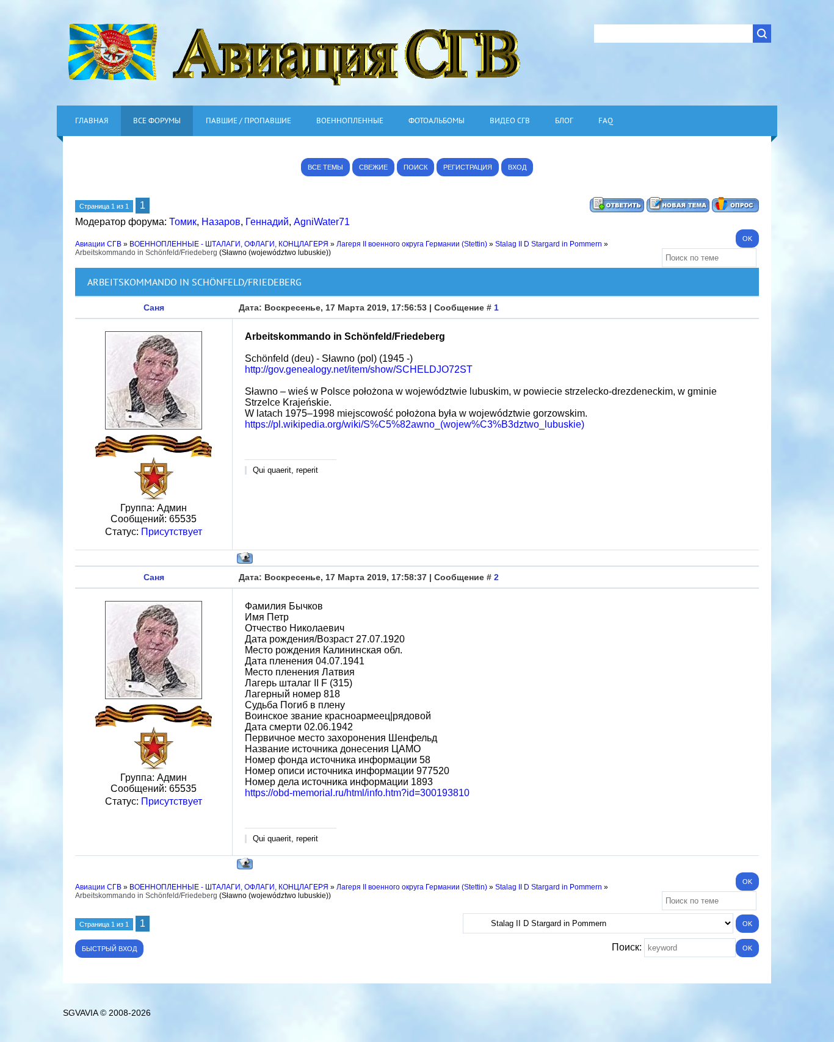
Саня (153, 307)
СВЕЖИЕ (373, 167)
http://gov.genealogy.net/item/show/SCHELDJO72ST (359, 369)
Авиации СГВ (98, 244)
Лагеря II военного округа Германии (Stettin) (411, 244)
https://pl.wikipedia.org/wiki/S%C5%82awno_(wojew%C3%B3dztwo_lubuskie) (414, 424)
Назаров (221, 222)
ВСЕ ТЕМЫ (325, 167)
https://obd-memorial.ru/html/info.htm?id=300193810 (357, 793)
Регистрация (467, 167)
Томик (183, 222)
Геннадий (267, 222)
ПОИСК (415, 167)
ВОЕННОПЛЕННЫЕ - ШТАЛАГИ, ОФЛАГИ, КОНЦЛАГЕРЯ (228, 244)
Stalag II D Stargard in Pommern (548, 244)
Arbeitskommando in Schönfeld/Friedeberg (146, 252)
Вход (517, 167)
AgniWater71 (322, 222)
